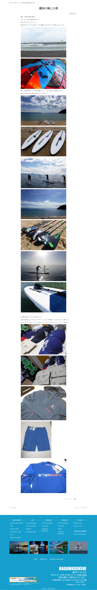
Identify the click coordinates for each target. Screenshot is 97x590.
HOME (35, 559)
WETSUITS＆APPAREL (80, 534)
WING (59, 529)
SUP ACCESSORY (31, 532)
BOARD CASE (78, 523)
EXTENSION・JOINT (16, 532)
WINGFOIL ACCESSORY (60, 532)
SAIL (12, 526)
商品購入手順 (43, 559)
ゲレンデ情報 (21, 2)
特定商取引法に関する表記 (56, 559)
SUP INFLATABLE (31, 526)
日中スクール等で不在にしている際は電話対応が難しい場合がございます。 (69, 576)
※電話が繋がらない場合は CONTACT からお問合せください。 (69, 581)
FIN (11, 534)
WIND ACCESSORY (16, 537)
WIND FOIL (45, 526)
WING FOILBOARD (63, 523)
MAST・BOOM (14, 529)
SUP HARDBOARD (31, 523)
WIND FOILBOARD (47, 523)
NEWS (15, 2)
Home (10, 2)
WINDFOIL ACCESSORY (44, 530)
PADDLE (29, 529)
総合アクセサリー (78, 526)
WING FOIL (61, 526)
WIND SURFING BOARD (17, 523)
